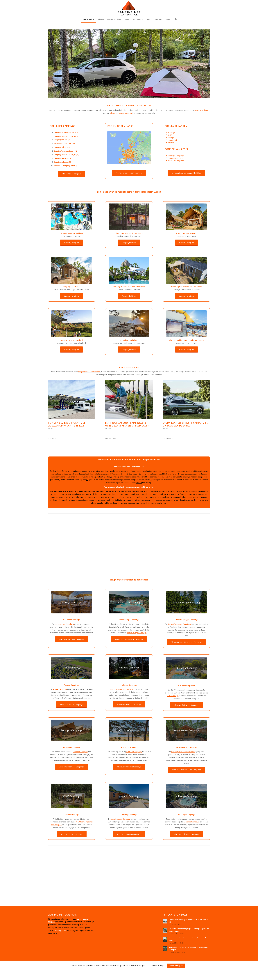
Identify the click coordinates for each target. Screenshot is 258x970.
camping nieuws (60, 930)
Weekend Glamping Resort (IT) (66, 165)
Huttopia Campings (175, 158)
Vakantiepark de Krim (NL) (64, 143)
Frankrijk (171, 132)
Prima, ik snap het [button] (176, 965)
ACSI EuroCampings (176, 161)
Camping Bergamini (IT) (63, 158)
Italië (170, 135)
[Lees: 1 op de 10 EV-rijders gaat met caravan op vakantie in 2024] (165, 921)
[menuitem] (88, 19)
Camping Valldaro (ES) (62, 162)
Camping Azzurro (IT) (62, 140)
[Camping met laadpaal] (129, 8)
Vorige (52, 403)
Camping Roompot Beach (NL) (65, 151)
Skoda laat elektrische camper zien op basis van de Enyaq (185, 424)
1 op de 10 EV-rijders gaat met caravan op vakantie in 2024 (66, 424)
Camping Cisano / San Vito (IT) (66, 132)
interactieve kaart (201, 110)
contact (139, 482)
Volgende (206, 403)
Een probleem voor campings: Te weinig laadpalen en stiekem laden (127, 424)
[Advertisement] (128, 544)
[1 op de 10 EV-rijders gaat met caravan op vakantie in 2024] (71, 399)
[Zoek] (175, 19)
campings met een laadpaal (89, 372)
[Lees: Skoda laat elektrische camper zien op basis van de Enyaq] (165, 939)
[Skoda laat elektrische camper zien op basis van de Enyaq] (186, 399)
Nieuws (50, 428)
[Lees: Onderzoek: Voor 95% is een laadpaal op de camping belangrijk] (165, 948)
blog (87, 479)
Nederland (172, 140)
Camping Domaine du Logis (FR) (66, 136)
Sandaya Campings (176, 155)
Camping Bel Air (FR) (61, 147)
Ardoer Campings (60, 689)
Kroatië (171, 142)
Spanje (171, 137)
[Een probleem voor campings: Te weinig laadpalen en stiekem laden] (129, 399)
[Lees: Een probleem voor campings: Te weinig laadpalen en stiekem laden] (165, 930)
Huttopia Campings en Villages (122, 689)
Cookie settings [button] (157, 965)
